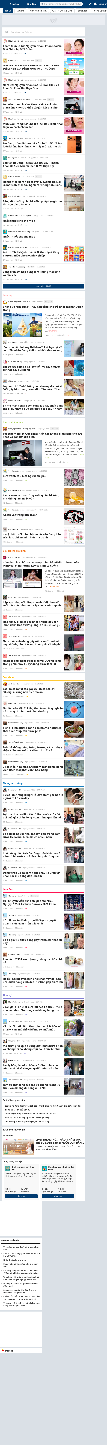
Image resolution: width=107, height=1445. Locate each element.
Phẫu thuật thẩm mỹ (15, 41)
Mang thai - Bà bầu (15, 401)
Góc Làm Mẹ (12, 342)
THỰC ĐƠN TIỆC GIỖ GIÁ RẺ (17, 1110)
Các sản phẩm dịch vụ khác (18, 247)
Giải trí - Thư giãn (14, 557)
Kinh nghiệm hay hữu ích (17, 158)
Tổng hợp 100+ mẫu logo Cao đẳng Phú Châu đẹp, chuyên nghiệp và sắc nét (21, 1278)
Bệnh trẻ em (12, 703)
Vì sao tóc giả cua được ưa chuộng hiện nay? (21, 1248)
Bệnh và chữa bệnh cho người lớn (20, 216)
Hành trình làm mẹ (15, 362)
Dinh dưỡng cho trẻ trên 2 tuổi (19, 302)
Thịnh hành (15, 4)
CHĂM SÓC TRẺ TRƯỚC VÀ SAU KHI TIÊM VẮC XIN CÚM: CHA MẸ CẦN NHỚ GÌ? (21, 1297)
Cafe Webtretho (14, 60)
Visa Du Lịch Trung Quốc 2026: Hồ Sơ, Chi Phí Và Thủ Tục (30, 1113)
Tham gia (21, 1196)
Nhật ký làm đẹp (14, 954)
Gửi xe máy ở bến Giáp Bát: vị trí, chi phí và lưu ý (27, 1121)
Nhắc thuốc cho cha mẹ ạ (14, 1260)
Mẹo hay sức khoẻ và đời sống (19, 232)
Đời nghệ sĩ (12, 597)
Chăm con (12, 381)
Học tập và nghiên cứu (16, 196)
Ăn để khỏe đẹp (14, 684)
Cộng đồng (31, 4)
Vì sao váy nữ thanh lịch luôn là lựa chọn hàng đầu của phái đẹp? (21, 1304)
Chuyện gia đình (14, 1041)
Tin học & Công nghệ (15, 138)
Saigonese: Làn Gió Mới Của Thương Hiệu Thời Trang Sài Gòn (19, 1291)
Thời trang (12, 896)
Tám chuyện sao (14, 617)
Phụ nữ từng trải (14, 1002)
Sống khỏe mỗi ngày (15, 723)
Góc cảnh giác (13, 529)
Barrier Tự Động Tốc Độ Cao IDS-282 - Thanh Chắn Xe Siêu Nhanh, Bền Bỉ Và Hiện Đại (43, 1106)
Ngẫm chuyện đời (14, 790)
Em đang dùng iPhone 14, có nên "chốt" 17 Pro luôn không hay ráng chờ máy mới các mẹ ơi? (21, 1271)
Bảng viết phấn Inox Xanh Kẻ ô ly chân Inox (20, 1265)
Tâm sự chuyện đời (15, 1021)
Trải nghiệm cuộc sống (16, 267)
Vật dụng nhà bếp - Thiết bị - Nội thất (20, 99)
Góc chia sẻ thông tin (15, 471)
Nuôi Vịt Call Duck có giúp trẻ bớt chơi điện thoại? (27, 1117)
